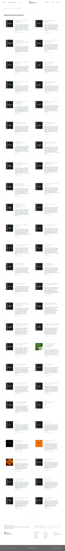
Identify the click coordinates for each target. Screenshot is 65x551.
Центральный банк (49, 244)
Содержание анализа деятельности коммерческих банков (20, 205)
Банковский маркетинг (50, 204)
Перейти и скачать (19, 32)
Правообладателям (12, 2)
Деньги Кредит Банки (49, 401)
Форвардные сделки (49, 497)
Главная (3, 2)
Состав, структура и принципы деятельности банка (50, 143)
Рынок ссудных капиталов (51, 383)
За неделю (46, 536)
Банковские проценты (20, 364)
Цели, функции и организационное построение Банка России (21, 184)
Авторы (52, 2)
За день (45, 537)
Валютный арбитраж (49, 459)
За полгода (46, 534)
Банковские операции (20, 383)
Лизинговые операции (50, 225)
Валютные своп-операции (21, 497)
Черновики (36, 537)
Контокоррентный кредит (21, 244)
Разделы (47, 2)
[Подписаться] (60, 526)
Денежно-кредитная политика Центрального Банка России (21, 163)
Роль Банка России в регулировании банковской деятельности (22, 304)
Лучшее (58, 2)
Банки (16, 421)
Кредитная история (49, 440)
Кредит (46, 421)
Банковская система (49, 364)
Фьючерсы (47, 478)
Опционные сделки (20, 478)
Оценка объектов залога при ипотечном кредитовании (21, 102)
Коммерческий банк (20, 283)
